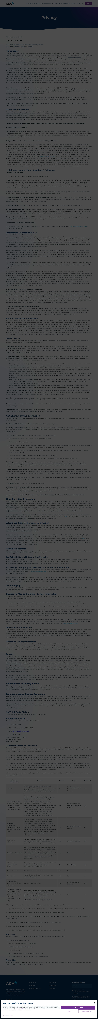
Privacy (10, 1015)
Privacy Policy (21, 1008)
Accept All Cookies (78, 1007)
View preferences (86, 1011)
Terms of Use (5, 1015)
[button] (94, 1003)
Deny (69, 1011)
